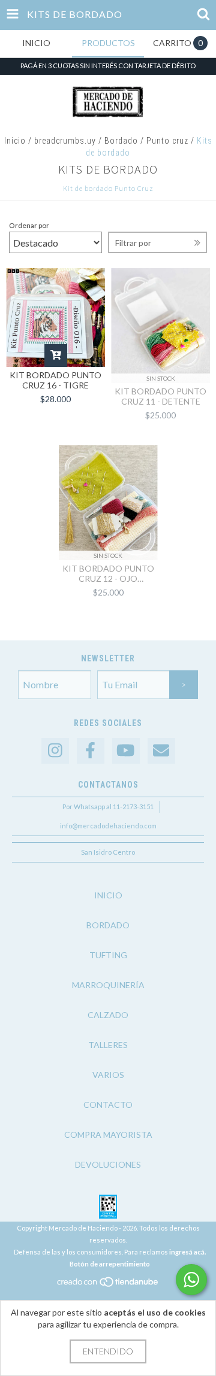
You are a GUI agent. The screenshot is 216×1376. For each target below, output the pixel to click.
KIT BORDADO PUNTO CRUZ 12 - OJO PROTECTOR (108, 573)
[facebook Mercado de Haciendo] (90, 751)
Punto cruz (167, 140)
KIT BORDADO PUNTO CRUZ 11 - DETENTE (160, 396)
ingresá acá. (187, 1252)
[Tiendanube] (108, 1285)
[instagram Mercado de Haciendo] (55, 751)
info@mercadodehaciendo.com (108, 826)
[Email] (161, 751)
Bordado (121, 140)
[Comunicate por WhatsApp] (191, 1279)
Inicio (15, 140)
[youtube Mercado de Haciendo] (126, 751)
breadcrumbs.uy (65, 140)
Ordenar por (29, 225)
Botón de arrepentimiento (110, 1264)
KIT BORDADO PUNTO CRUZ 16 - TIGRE (55, 380)
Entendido (108, 1351)
